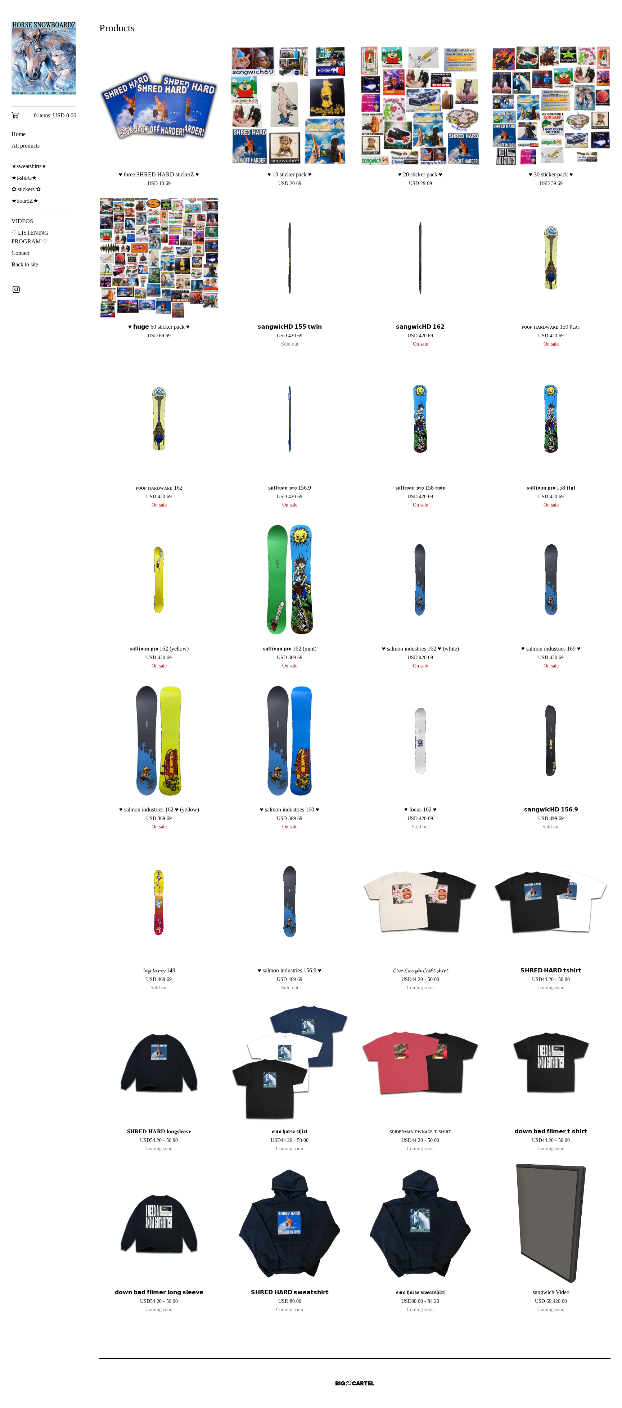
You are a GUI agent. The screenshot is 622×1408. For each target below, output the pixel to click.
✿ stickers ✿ (26, 189)
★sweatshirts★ (29, 166)
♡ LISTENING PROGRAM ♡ (30, 237)
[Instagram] (16, 289)
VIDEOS (22, 221)
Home (19, 134)
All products (26, 146)
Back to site (25, 264)
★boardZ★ (25, 201)
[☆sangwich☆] (44, 58)
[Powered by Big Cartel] (354, 1383)
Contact (20, 253)
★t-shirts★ (24, 178)
